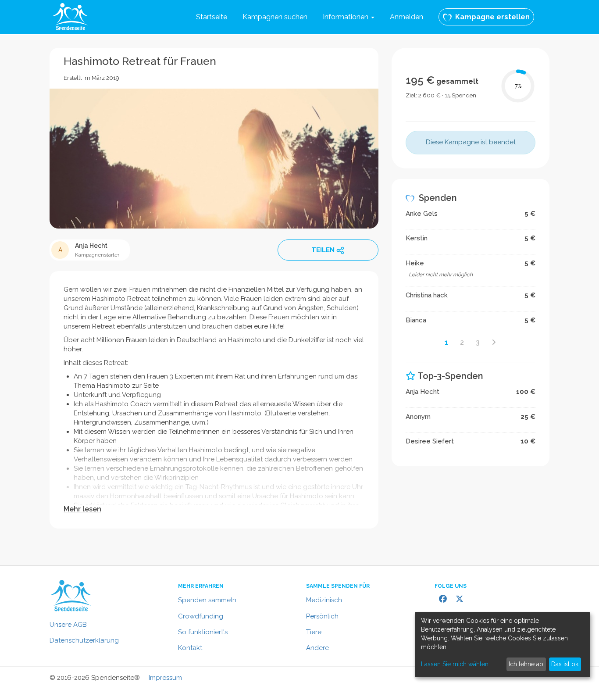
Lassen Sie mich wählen (454, 664)
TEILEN (323, 250)
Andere (317, 648)
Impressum (165, 678)
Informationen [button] (346, 17)
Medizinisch (324, 600)
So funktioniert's (203, 632)
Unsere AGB (68, 625)
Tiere (313, 632)
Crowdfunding (200, 616)
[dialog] (502, 644)
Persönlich (322, 616)
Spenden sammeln (207, 600)
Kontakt (190, 648)
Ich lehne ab (526, 664)
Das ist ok (564, 664)
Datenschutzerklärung (84, 640)
